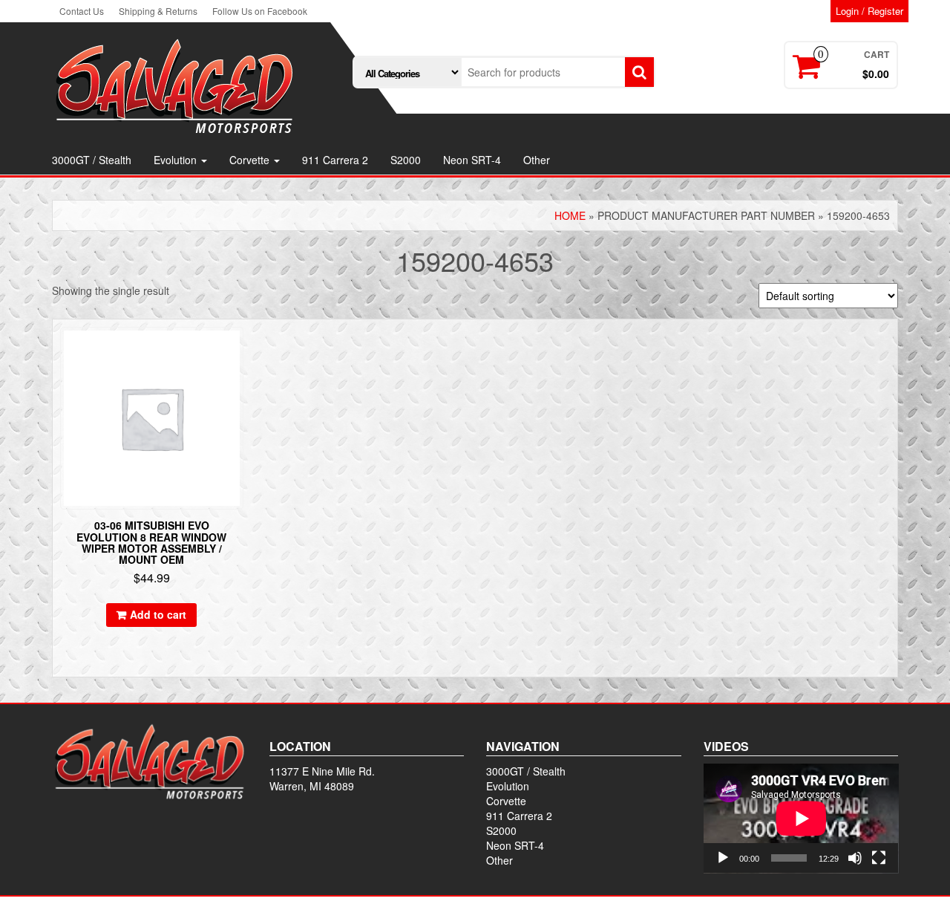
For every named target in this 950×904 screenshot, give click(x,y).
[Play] (722, 858)
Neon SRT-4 (472, 159)
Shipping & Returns (158, 10)
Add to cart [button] (158, 614)
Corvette (250, 159)
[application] (801, 819)
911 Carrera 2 (335, 159)
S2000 (405, 159)
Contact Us (81, 10)
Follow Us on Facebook (259, 10)
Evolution (177, 159)
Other (536, 159)
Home (570, 215)
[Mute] (855, 858)
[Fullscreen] (878, 858)
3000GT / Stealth (91, 159)
